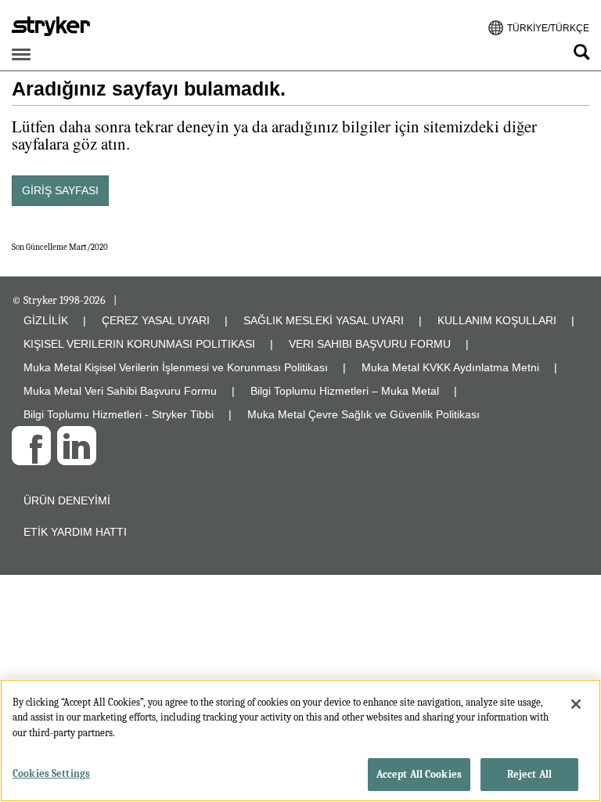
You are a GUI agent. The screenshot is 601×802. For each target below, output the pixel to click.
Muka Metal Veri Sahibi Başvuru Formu (120, 391)
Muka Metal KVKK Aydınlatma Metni (450, 367)
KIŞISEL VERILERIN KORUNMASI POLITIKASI (139, 344)
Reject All (529, 774)
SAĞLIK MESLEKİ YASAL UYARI (323, 320)
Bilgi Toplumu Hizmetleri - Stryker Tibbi (118, 414)
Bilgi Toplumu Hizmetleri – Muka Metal (344, 391)
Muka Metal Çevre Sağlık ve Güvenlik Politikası (363, 414)
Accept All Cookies (419, 774)
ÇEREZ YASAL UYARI (156, 320)
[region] (300, 740)
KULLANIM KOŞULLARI (496, 320)
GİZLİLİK (45, 320)
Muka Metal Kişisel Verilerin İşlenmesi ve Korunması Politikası (175, 367)
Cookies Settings (51, 773)
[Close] (576, 704)
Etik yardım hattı (75, 532)
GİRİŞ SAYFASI (60, 190)
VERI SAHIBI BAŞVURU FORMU (370, 344)
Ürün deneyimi (66, 500)
